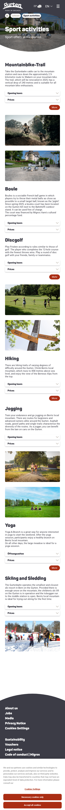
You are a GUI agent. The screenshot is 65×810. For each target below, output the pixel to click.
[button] (54, 107)
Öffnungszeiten (16, 553)
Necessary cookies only (32, 797)
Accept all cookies (32, 805)
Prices (11, 99)
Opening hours (15, 93)
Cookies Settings (17, 728)
